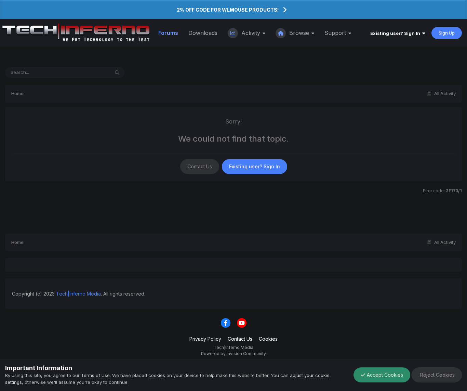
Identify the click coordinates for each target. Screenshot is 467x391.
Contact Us (199, 166)
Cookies (268, 339)
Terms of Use (95, 375)
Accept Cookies (384, 375)
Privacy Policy (205, 339)
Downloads (202, 32)
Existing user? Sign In (396, 33)
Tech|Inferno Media (78, 294)
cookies (156, 375)
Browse (299, 32)
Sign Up (447, 33)
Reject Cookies (437, 375)
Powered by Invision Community (233, 353)
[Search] (117, 72)
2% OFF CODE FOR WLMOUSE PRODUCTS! (228, 10)
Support (336, 32)
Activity (251, 32)
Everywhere (88, 72)
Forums (168, 32)
